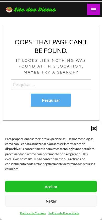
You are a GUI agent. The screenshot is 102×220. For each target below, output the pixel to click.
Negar (51, 201)
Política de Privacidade (63, 213)
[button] (94, 128)
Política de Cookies (33, 213)
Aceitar (51, 186)
